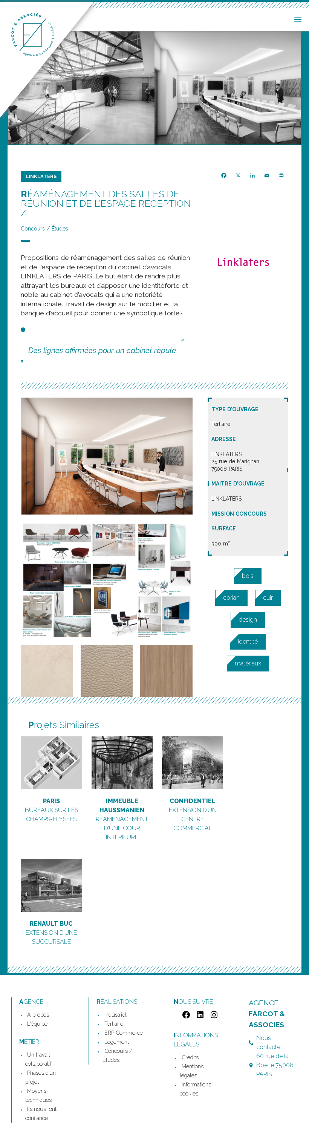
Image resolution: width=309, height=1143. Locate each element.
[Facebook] (185, 1017)
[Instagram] (213, 1017)
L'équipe (37, 1023)
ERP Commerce (123, 1032)
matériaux (248, 663)
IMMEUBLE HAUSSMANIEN (121, 805)
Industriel (115, 1014)
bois (248, 575)
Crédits (190, 1057)
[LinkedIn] (199, 1017)
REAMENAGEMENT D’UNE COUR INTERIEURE (122, 828)
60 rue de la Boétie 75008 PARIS (275, 1065)
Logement (116, 1042)
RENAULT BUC (51, 923)
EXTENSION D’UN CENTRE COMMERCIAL (193, 819)
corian (231, 597)
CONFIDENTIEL (193, 801)
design (248, 619)
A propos (38, 1014)
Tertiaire (113, 1023)
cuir (268, 597)
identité (248, 641)
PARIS (51, 801)
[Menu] (298, 19)
